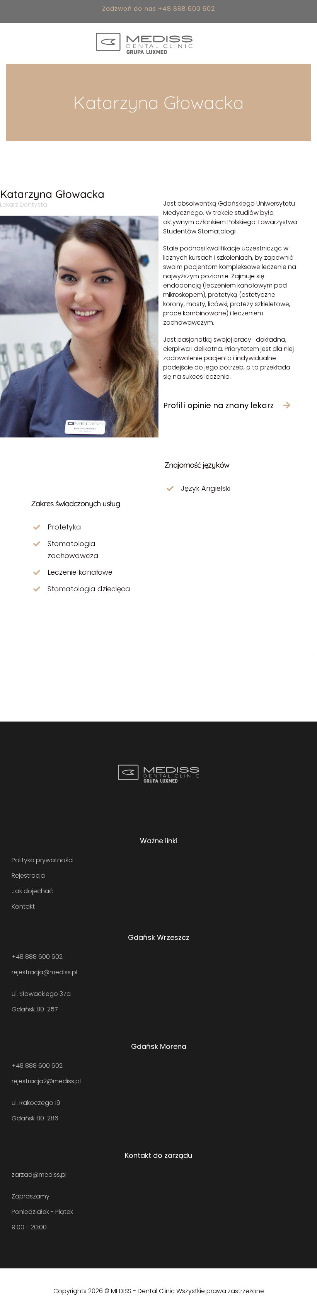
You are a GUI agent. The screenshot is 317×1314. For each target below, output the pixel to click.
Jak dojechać (32, 891)
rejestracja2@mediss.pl (46, 1081)
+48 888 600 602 (37, 956)
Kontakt (23, 906)
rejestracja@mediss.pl (44, 972)
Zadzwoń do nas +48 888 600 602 (158, 8)
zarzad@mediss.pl (39, 1174)
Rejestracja (28, 875)
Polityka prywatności (42, 860)
